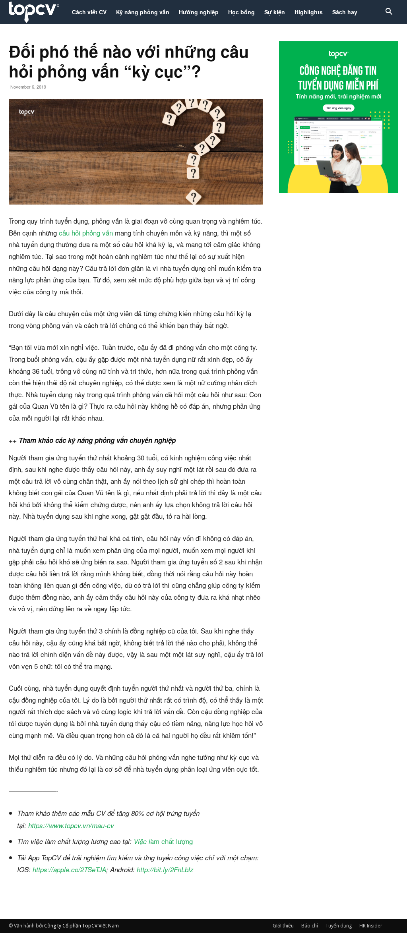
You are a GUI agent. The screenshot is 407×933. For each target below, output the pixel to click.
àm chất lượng (171, 841)
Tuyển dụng (339, 925)
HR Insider (370, 925)
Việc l (142, 841)
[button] (388, 12)
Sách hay (344, 12)
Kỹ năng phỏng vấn (142, 12)
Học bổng (241, 12)
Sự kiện (274, 12)
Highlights (309, 12)
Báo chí (309, 925)
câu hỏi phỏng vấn (86, 233)
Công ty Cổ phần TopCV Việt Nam (81, 925)
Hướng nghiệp (199, 12)
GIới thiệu (283, 925)
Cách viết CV (89, 12)
